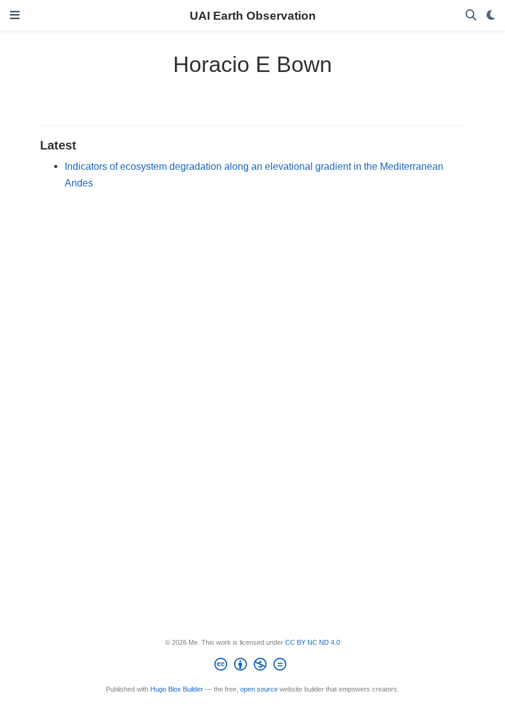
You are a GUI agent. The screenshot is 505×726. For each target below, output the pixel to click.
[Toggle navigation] (15, 15)
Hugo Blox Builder (176, 689)
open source (259, 689)
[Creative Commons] (252, 666)
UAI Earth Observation (253, 15)
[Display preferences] (491, 16)
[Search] (471, 16)
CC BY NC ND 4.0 (312, 642)
